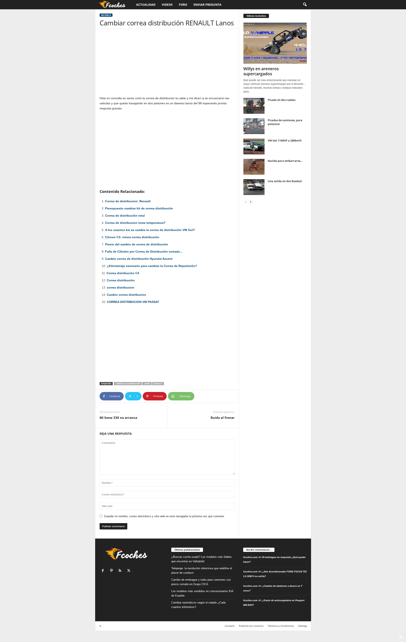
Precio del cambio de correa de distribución (136, 244)
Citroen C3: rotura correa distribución (132, 237)
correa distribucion (120, 287)
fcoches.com (250, 557)
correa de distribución (127, 383)
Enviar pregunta (207, 5)
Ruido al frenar (223, 417)
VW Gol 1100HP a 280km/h (285, 140)
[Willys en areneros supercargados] (275, 43)
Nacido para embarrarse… (285, 161)
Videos (167, 5)
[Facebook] (103, 571)
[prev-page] (245, 201)
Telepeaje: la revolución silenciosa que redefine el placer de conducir (201, 570)
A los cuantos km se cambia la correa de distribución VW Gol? (150, 230)
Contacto (230, 625)
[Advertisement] (167, 64)
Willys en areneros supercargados (261, 71)
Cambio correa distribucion (126, 294)
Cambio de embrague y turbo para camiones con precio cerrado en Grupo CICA (201, 582)
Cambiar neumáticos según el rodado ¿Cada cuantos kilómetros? (198, 605)
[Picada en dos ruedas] (254, 106)
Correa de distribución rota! (125, 215)
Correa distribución (121, 280)
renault (158, 383)
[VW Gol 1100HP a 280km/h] (254, 146)
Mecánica (106, 15)
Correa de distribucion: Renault (128, 201)
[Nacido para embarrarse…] (254, 167)
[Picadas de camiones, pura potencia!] (254, 126)
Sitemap (302, 625)
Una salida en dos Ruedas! (285, 181)
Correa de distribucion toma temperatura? (135, 222)
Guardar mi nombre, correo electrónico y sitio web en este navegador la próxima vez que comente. (164, 516)
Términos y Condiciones (281, 625)
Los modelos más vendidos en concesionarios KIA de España (202, 593)
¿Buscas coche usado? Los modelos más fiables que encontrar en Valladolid (201, 559)
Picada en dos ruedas (281, 100)
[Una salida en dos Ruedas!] (254, 187)
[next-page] (250, 201)
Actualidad (145, 5)
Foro (183, 5)
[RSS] (121, 571)
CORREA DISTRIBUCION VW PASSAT (133, 302)
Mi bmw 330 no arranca (118, 417)
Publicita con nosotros (251, 625)
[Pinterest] (112, 571)
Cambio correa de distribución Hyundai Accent (139, 258)
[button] (304, 4)
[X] (129, 571)
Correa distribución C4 (123, 273)
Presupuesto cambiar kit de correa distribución (139, 208)
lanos (147, 383)
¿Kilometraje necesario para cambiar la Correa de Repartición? (152, 266)
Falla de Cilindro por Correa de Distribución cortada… (144, 251)
